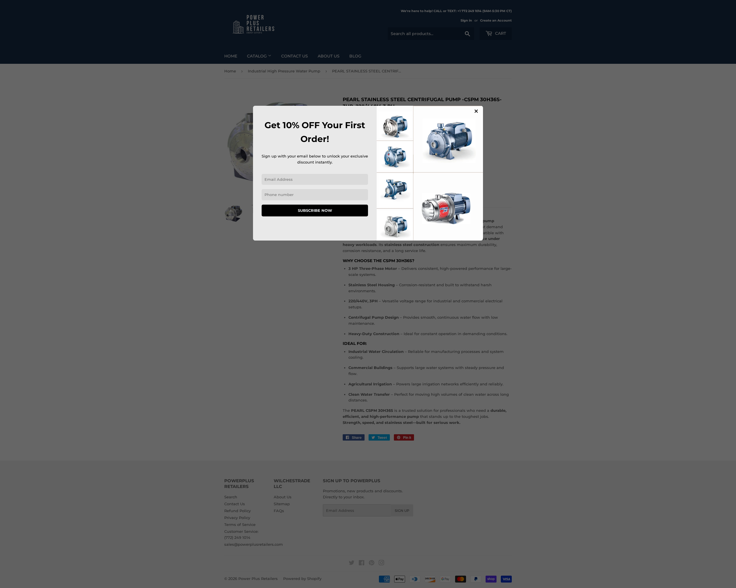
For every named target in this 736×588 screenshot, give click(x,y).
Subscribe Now (315, 210)
